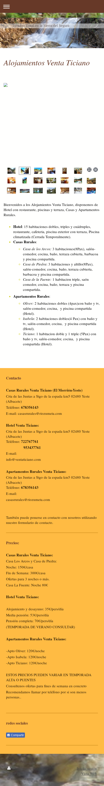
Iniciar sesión (87, 768)
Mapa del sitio (18, 773)
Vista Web (89, 773)
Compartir (17, 735)
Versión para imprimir (29, 768)
